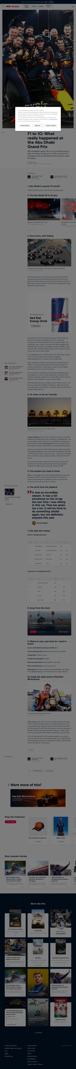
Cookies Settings (24, 125)
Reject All (37, 125)
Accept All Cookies (51, 125)
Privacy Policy (53, 119)
